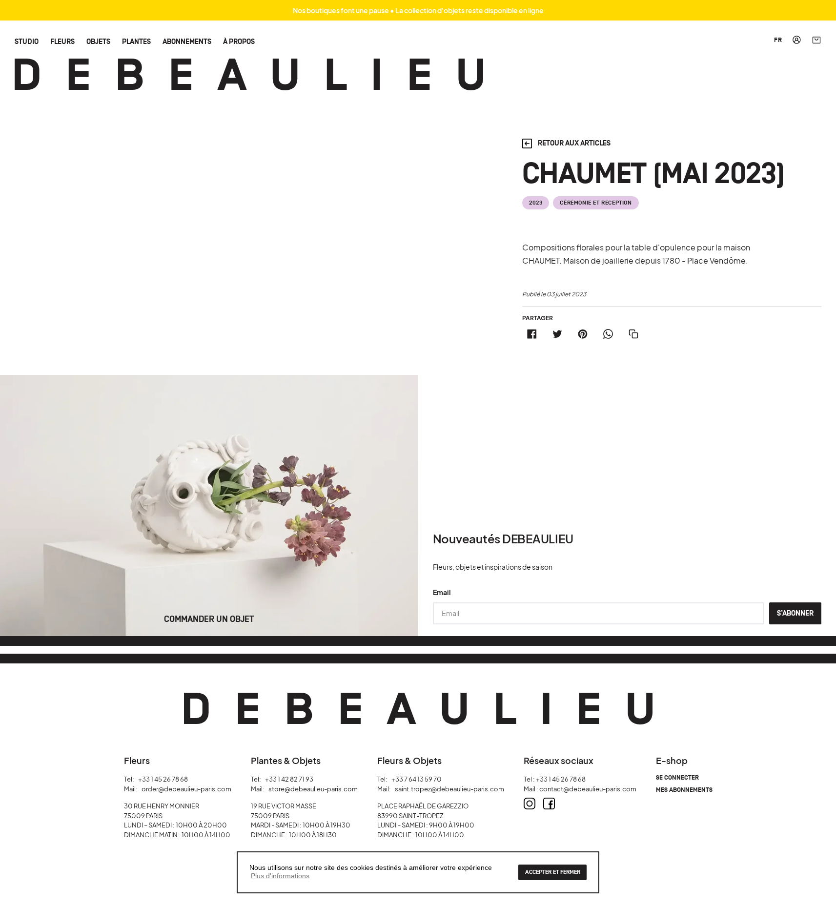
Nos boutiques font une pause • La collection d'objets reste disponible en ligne (418, 10)
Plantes (136, 41)
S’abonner (795, 613)
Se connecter (677, 778)
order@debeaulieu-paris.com (186, 789)
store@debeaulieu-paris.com (313, 789)
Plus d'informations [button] (280, 876)
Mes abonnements (684, 790)
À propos (239, 41)
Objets (98, 41)
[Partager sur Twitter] (557, 334)
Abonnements (187, 41)
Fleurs (62, 41)
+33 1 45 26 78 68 (163, 779)
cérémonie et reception (596, 202)
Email (442, 592)
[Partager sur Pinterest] (582, 334)
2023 (535, 202)
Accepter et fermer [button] (552, 872)
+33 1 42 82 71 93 (289, 779)
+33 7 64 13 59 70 (416, 779)
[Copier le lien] (633, 334)
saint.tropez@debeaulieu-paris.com (449, 789)
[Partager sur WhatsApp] (608, 334)
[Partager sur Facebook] (532, 334)
